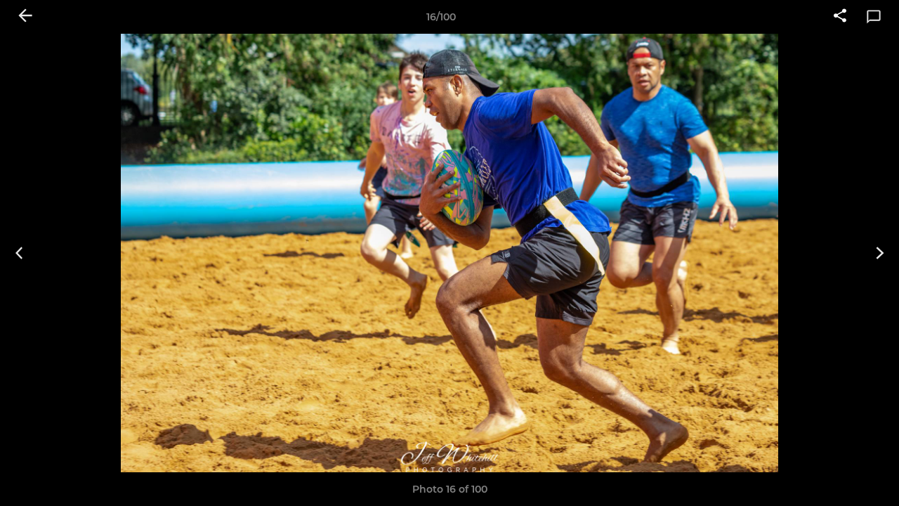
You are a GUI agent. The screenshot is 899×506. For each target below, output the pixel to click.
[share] (840, 17)
